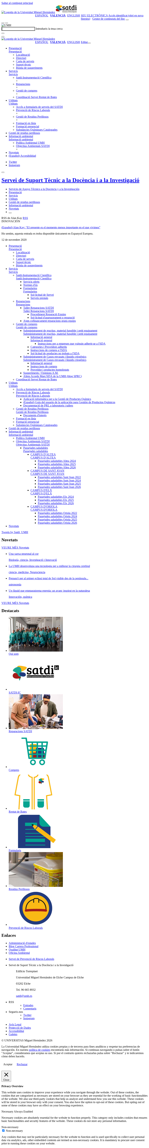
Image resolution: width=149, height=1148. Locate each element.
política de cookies (39, 1049)
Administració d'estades (22, 943)
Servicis (13, 71)
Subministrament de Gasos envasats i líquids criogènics (54, 356)
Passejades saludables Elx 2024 (56, 496)
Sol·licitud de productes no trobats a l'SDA (55, 353)
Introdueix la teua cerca (49, 28)
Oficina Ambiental (19, 952)
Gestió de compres (26, 90)
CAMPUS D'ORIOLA (44, 506)
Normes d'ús (30, 285)
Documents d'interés (35, 415)
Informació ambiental (21, 136)
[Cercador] (127, 19)
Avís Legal (15, 1024)
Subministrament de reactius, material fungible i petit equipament (60, 330)
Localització (23, 54)
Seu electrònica (94, 15)
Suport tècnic (23, 64)
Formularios (30, 288)
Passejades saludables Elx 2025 (56, 500)
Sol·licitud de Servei (42, 294)
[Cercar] (2, 33)
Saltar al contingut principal (17, 3)
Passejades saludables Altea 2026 (57, 467)
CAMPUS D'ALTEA (43, 454)
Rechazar (22, 1064)
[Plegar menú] (89, 43)
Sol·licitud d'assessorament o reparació (53, 317)
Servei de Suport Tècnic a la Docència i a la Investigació (70, 180)
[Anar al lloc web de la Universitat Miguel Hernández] (28, 12)
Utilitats (13, 100)
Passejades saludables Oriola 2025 (57, 519)
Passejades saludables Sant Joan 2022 (59, 477)
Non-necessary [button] (10, 1127)
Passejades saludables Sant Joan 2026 (59, 486)
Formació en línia (26, 123)
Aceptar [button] (7, 1064)
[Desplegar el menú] (6, 23)
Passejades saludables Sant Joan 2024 (59, 480)
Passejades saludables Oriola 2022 (57, 513)
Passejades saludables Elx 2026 (56, 503)
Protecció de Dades (20, 1027)
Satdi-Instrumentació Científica (33, 77)
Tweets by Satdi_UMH (14, 532)
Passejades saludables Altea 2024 (57, 460)
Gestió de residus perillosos (24, 132)
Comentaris (29, 1008)
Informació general (41, 337)
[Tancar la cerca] (2, 36)
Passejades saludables (35, 447)
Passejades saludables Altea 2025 (57, 464)
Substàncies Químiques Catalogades (36, 129)
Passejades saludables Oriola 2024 (57, 516)
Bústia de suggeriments (29, 67)
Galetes (13, 1034)
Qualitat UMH (17, 949)
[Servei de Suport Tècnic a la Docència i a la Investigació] (67, 12)
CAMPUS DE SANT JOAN (47, 470)
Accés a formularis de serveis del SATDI (39, 106)
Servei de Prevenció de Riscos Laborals (31, 958)
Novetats (14, 152)
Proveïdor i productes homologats (50, 369)
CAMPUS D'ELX (41, 490)
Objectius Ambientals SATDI (33, 146)
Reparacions (23, 84)
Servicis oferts (31, 281)
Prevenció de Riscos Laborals (33, 110)
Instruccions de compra (44, 366)
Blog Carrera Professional (23, 946)
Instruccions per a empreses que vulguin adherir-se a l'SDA (72, 343)
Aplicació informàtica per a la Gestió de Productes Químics (57, 399)
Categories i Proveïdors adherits (49, 346)
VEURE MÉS (15, 547)
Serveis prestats (39, 298)
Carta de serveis (25, 61)
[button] (15, 51)
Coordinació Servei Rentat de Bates (36, 97)
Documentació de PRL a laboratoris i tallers (48, 405)
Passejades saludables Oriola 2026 (57, 522)
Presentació (15, 48)
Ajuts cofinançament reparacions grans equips (49, 320)
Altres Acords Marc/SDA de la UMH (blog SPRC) (52, 376)
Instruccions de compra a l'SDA (49, 350)
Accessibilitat (16, 1031)
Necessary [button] (7, 1111)
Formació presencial (27, 126)
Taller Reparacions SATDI (38, 307)
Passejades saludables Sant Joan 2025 (59, 483)
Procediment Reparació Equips (48, 314)
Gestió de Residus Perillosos (32, 116)
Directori (21, 58)
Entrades (28, 1005)
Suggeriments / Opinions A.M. (40, 372)
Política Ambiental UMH (30, 142)
